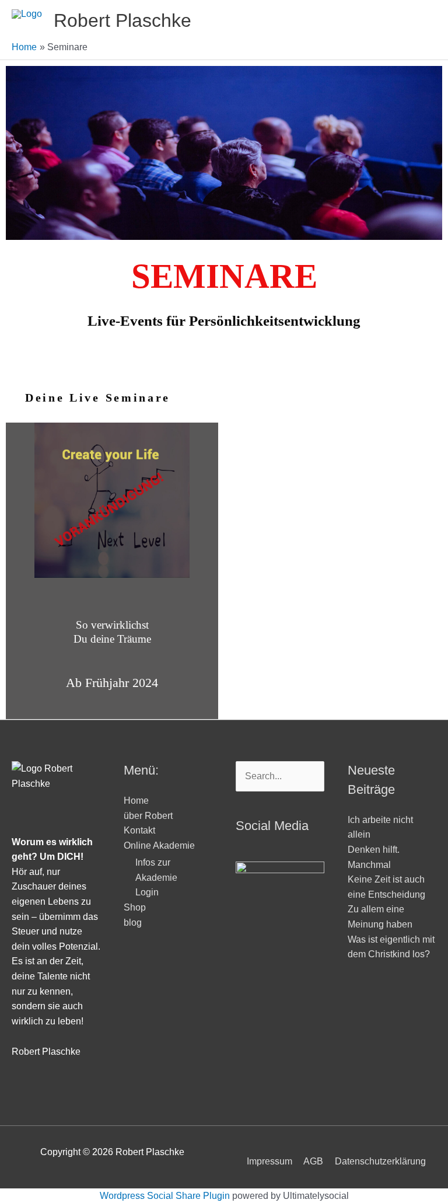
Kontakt (139, 830)
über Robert (148, 816)
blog (133, 922)
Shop (135, 907)
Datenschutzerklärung (380, 1161)
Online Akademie (159, 845)
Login (147, 892)
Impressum (269, 1161)
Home (136, 801)
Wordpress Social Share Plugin (166, 1196)
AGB (313, 1161)
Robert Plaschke (122, 20)
